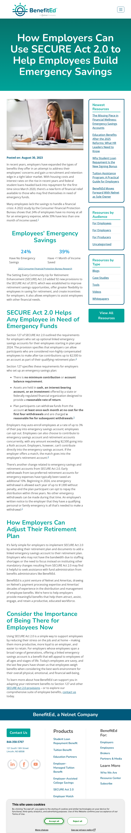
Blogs (95, 271)
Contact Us (18, 732)
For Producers (101, 237)
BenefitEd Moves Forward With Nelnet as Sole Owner (105, 193)
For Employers (101, 230)
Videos (96, 292)
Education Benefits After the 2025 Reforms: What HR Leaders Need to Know (104, 143)
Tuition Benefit (62, 750)
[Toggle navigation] (120, 9)
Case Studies (100, 278)
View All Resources (106, 315)
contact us (69, 692)
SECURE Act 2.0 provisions (23, 688)
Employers (106, 742)
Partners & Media (111, 759)
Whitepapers (100, 299)
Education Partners (65, 757)
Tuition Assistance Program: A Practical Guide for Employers (105, 177)
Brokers (105, 753)
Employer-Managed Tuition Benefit (63, 768)
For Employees (101, 223)
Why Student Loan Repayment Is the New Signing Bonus (104, 162)
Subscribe (106, 783)
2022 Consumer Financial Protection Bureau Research (45, 268)
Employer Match (63, 796)
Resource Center (110, 778)
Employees (107, 748)
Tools (95, 285)
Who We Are (108, 773)
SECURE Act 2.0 (63, 789)
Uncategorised (101, 244)
